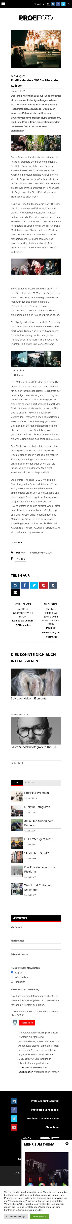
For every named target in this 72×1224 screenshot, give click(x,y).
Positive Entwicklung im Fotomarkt (51, 625)
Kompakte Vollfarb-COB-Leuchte (23, 619)
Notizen (21, 558)
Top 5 (16, 782)
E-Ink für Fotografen (37, 807)
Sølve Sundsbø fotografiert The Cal (34, 747)
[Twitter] (63, 4)
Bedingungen (25, 1072)
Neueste (30, 782)
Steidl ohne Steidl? (36, 853)
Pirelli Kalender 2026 (41, 552)
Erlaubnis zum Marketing (25, 989)
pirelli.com (16, 542)
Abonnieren (52, 1127)
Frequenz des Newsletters (25, 968)
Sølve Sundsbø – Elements (28, 698)
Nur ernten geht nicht (38, 839)
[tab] (17, 783)
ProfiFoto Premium (36, 793)
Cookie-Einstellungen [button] (16, 1216)
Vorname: (16, 927)
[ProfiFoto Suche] (69, 4)
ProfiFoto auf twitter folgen (43, 1118)
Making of (21, 552)
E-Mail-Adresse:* (20, 954)
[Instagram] (53, 4)
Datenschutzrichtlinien (30, 1067)
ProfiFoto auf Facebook (45, 1110)
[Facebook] (58, 4)
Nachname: (17, 941)
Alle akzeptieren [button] (39, 1216)
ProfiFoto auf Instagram (45, 1101)
